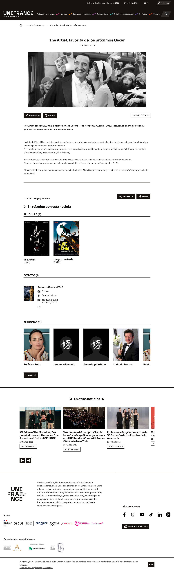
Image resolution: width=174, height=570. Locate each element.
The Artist (30, 259)
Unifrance (143, 14)
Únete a (156, 14)
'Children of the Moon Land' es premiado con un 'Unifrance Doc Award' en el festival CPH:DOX (39, 435)
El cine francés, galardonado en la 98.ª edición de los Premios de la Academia (127, 435)
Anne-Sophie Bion (94, 364)
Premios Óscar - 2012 (50, 287)
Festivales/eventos (140, 115)
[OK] (151, 564)
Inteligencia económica (123, 14)
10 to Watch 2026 (131, 3)
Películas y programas (45, 14)
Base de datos (102, 14)
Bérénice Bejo (32, 364)
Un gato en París (63, 259)
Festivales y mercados (82, 14)
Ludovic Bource (122, 364)
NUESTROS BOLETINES (137, 526)
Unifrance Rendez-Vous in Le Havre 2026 (103, 3)
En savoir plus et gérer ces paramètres (36, 567)
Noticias (64, 14)
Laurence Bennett (64, 364)
